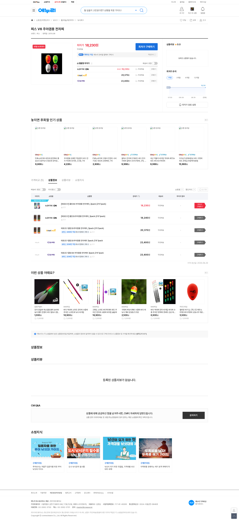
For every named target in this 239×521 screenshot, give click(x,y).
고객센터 (78, 493)
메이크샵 (203, 2)
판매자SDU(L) (98, 493)
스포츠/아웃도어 (42, 20)
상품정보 (52, 180)
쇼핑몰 (177, 189)
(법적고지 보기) (141, 334)
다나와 (173, 2)
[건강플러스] (36, 2)
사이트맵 (110, 493)
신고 (64, 207)
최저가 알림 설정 (189, 105)
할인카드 (189, 189)
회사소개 (34, 493)
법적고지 (68, 493)
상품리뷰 (66, 180)
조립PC (60, 2)
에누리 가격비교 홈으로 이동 (47, 10)
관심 (184, 20)
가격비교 (37, 180)
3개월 (178, 78)
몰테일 (182, 2)
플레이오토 (192, 2)
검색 (141, 10)
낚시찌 (79, 20)
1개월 (170, 78)
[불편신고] (234, 510)
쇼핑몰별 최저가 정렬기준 (91, 63)
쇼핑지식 (47, 2)
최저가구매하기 (200, 205)
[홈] (32, 20)
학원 (72, 2)
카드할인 (51, 189)
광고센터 (87, 493)
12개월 (196, 78)
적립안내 (151, 55)
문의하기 (194, 415)
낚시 (54, 20)
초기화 (204, 189)
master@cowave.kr (85, 507)
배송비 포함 (147, 63)
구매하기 (200, 218)
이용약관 (43, 493)
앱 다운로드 (200, 502)
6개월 (187, 78)
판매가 (135, 196)
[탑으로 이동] (234, 516)
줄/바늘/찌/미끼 (67, 20)
